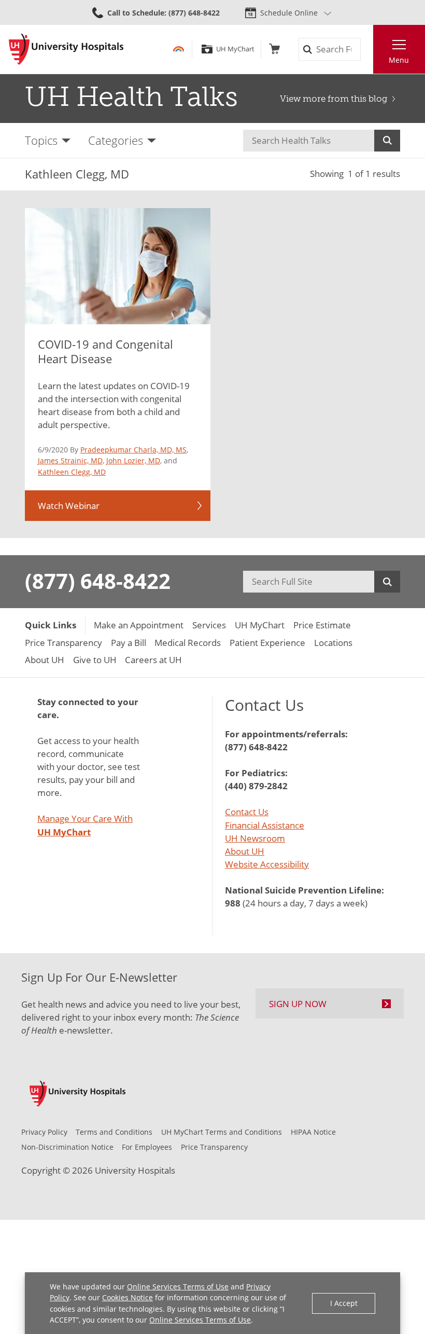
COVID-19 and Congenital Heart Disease (105, 351)
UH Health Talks (131, 96)
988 (232, 903)
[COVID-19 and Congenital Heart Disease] (117, 266)
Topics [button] (41, 140)
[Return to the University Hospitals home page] (66, 49)
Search (387, 141)
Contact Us (246, 812)
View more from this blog (333, 98)
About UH (244, 851)
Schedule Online (289, 13)
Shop (274, 49)
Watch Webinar (69, 506)
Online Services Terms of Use (178, 1286)
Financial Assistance (264, 825)
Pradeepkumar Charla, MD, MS (133, 450)
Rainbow (178, 49)
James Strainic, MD (70, 460)
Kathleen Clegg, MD (72, 472)
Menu (399, 60)
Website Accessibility (267, 864)
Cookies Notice (127, 1297)
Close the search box (366, 49)
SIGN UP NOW (298, 1004)
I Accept (344, 1303)
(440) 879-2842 (256, 786)
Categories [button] (115, 140)
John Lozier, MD (133, 460)
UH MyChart (235, 49)
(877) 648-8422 (98, 581)
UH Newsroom (255, 838)
